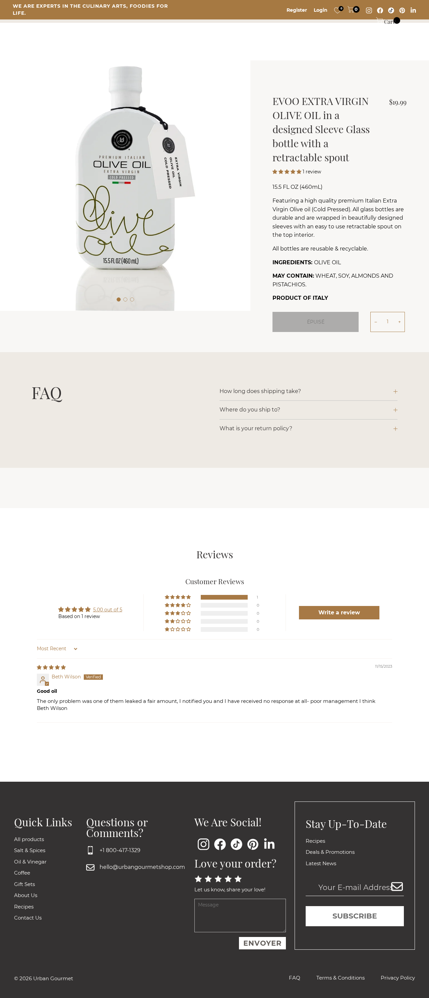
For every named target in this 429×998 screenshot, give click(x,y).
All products (29, 839)
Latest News (321, 863)
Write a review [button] (339, 612)
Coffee (22, 873)
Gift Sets (24, 884)
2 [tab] (125, 299)
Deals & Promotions (330, 852)
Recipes (24, 906)
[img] (51, 667)
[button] (287, 172)
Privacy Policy (398, 978)
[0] (337, 10)
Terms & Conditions (340, 978)
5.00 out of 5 (107, 610)
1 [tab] (119, 299)
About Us (25, 895)
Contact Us (28, 917)
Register (297, 10)
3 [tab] (132, 299)
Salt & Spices (29, 850)
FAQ (294, 978)
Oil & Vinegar (30, 861)
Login (320, 10)
